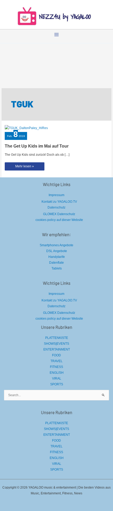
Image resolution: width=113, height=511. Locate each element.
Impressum (56, 195)
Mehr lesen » (24, 167)
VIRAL (56, 378)
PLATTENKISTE (56, 338)
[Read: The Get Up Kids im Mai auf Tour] (26, 128)
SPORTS (56, 384)
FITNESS (56, 367)
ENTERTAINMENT (56, 349)
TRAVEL (56, 361)
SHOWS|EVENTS (56, 344)
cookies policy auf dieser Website (59, 220)
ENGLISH (57, 373)
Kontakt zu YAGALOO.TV (59, 202)
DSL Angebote (56, 251)
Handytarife (56, 257)
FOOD (56, 355)
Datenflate (56, 262)
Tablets (57, 268)
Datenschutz (56, 207)
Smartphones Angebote (56, 245)
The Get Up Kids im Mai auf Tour (37, 146)
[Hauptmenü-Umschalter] (56, 35)
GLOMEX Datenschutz (59, 214)
